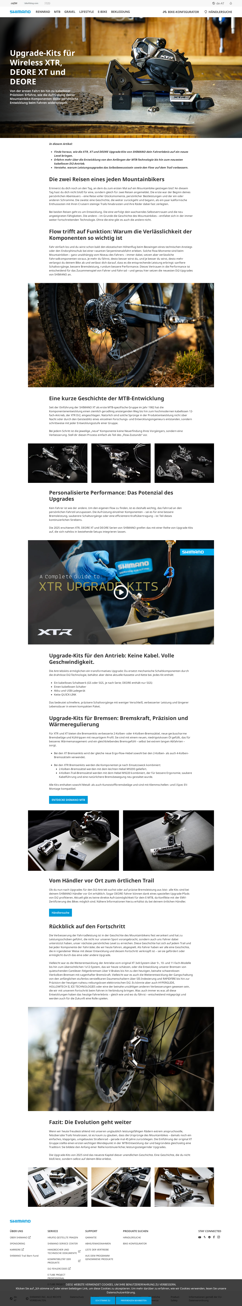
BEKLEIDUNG (120, 12)
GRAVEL (69, 12)
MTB (57, 12)
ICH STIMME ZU (102, 1300)
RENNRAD (43, 12)
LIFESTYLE (86, 12)
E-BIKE (102, 12)
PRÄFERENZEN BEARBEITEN (134, 1300)
